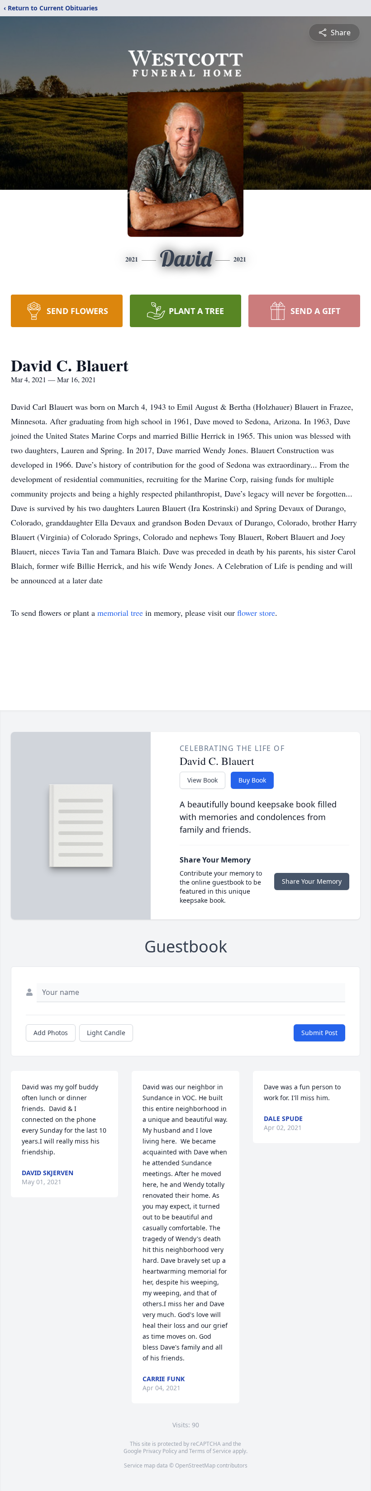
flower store (256, 612)
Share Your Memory (312, 881)
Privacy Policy (160, 1451)
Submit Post (319, 1032)
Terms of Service (210, 1451)
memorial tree (120, 612)
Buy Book (252, 780)
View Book (202, 780)
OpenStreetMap (195, 1465)
